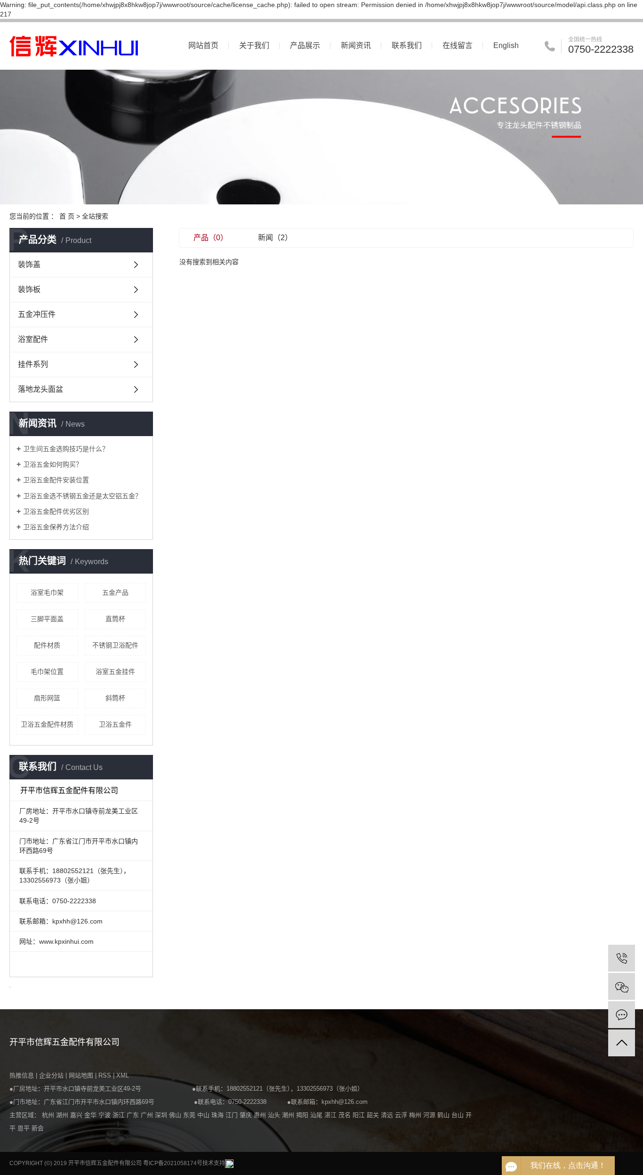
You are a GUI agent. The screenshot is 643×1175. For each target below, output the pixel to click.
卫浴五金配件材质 (47, 724)
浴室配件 (33, 339)
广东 (134, 1114)
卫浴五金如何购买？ (57, 464)
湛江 (331, 1114)
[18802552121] (621, 958)
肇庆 (247, 1114)
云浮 (402, 1114)
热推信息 (21, 1075)
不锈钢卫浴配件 (115, 645)
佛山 (176, 1114)
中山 (204, 1114)
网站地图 (82, 1075)
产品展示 (305, 45)
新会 (38, 1128)
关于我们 (254, 45)
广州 (148, 1114)
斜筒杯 (115, 698)
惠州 (261, 1114)
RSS (104, 1075)
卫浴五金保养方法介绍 (56, 527)
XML (122, 1075)
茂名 (345, 1114)
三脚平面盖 (47, 619)
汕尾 (317, 1114)
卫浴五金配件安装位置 (56, 480)
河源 (430, 1114)
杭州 (49, 1114)
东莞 (190, 1114)
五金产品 (115, 592)
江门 (232, 1114)
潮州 (289, 1114)
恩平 (24, 1128)
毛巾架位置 (47, 671)
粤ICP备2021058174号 (172, 1163)
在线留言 (457, 45)
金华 (91, 1114)
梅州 (416, 1114)
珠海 (218, 1114)
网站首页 (203, 45)
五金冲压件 (37, 314)
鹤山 (444, 1114)
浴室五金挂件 (115, 671)
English (506, 45)
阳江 (360, 1114)
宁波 (105, 1114)
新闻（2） (275, 238)
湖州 (63, 1114)
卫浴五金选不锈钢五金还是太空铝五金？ (82, 496)
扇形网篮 (47, 698)
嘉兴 (77, 1114)
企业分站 (51, 1075)
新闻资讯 (356, 45)
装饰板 (29, 289)
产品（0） (210, 238)
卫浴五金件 (115, 724)
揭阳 (303, 1114)
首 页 (66, 216)
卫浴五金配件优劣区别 (56, 511)
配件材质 (47, 645)
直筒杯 (115, 619)
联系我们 (407, 45)
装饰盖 (29, 264)
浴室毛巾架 (47, 592)
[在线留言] (621, 1014)
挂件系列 (33, 364)
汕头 (275, 1114)
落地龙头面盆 (40, 389)
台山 (458, 1114)
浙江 (120, 1114)
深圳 (162, 1114)
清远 (388, 1114)
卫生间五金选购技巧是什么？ (66, 449)
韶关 (374, 1114)
